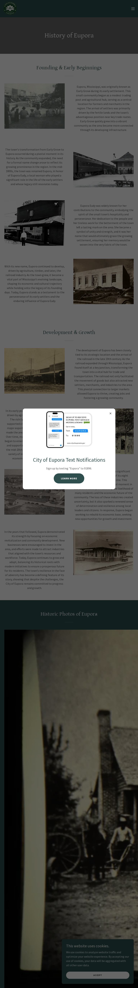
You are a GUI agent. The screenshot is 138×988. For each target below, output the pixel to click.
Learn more (69, 478)
